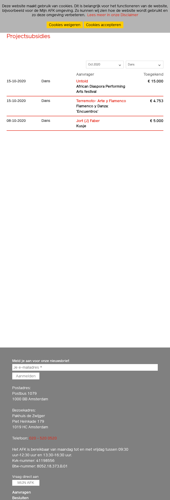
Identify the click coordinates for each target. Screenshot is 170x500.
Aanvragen (21, 492)
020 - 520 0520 (43, 438)
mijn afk (25, 483)
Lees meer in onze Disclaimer (112, 15)
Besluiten (20, 498)
